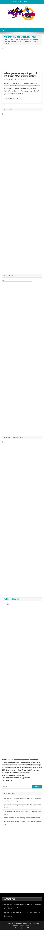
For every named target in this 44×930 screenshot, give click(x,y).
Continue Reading (13, 98)
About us (17, 928)
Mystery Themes (26, 925)
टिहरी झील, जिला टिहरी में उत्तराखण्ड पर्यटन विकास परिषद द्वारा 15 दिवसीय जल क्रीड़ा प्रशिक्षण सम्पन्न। (22, 800)
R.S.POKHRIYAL (22, 79)
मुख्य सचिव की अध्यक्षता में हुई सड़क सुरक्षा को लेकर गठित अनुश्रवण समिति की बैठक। (22, 806)
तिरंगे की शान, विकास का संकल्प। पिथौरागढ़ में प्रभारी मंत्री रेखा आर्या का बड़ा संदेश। (23, 823)
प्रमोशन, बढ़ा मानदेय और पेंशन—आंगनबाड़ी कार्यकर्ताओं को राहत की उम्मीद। (22, 818)
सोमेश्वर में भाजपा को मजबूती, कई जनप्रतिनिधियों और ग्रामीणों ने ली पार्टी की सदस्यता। (22, 813)
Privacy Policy (26, 928)
